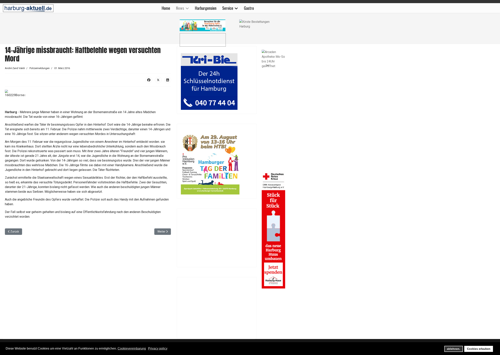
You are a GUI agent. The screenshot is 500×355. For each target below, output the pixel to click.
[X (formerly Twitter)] (158, 80)
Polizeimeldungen (39, 68)
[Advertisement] (90, 33)
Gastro (249, 8)
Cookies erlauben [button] (478, 348)
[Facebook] (149, 80)
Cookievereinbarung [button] (132, 348)
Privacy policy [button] (157, 348)
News (180, 8)
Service (227, 8)
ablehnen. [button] (453, 348)
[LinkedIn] (167, 80)
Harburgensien (205, 8)
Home (166, 8)
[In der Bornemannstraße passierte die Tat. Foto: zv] (88, 100)
